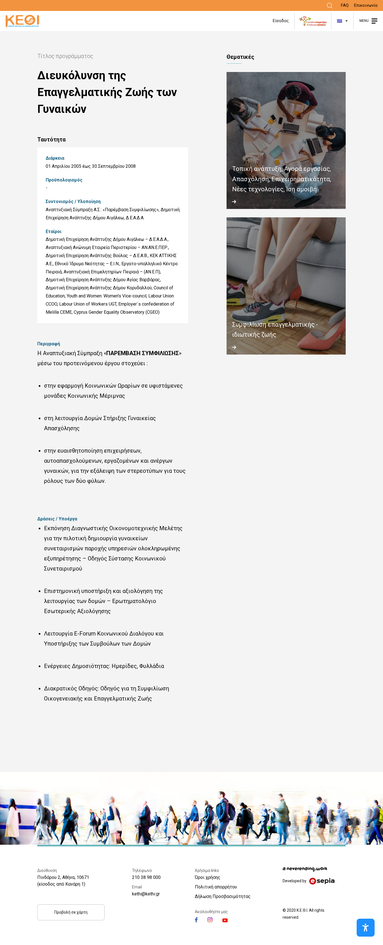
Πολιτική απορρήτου (216, 887)
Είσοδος (281, 20)
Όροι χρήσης (207, 877)
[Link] (330, 5)
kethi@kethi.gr (146, 894)
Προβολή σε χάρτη (70, 912)
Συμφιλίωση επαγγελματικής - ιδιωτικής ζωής (275, 329)
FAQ (345, 5)
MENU (364, 21)
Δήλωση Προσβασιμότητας (223, 896)
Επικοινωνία (365, 5)
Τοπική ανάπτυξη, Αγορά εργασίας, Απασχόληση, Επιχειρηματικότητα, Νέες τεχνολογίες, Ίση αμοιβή (281, 179)
